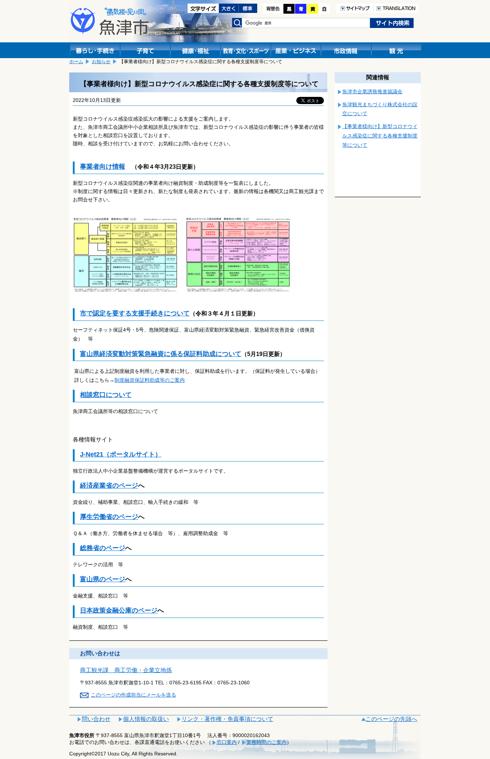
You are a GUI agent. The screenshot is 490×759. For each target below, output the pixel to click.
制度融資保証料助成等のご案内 (149, 380)
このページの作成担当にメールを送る (133, 695)
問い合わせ (96, 719)
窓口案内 (227, 742)
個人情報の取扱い (146, 719)
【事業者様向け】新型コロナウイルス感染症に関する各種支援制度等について (380, 135)
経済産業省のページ (109, 485)
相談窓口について (106, 394)
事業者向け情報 (102, 166)
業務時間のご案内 (266, 742)
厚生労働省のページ (109, 516)
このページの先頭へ (391, 719)
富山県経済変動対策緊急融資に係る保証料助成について (160, 353)
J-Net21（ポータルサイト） (120, 454)
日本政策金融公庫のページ (118, 610)
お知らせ (101, 61)
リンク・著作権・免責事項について (227, 719)
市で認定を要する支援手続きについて (135, 313)
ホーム (76, 61)
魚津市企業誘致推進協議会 (372, 91)
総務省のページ (102, 548)
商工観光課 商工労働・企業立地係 (126, 670)
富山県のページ (102, 579)
